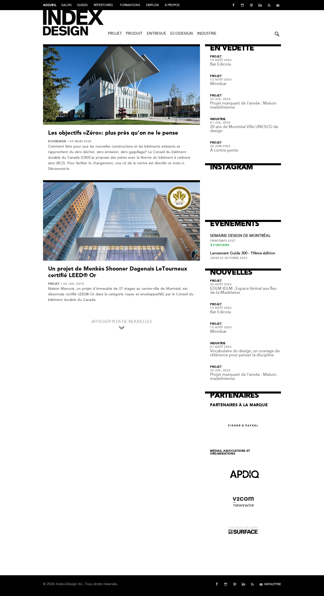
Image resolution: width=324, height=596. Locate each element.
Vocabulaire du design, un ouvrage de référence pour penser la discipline (245, 353)
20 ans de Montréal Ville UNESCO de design (244, 129)
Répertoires (103, 5)
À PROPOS (172, 5)
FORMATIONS (130, 5)
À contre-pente (224, 150)
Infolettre (272, 584)
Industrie (206, 33)
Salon (66, 5)
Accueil (49, 5)
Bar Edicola (220, 64)
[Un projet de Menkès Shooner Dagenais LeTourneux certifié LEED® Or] (121, 221)
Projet (115, 33)
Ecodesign (181, 33)
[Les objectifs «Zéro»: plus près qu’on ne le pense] (121, 85)
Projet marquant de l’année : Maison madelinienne (243, 105)
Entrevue (156, 33)
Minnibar (218, 84)
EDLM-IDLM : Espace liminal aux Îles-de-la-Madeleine (243, 290)
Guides (82, 5)
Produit (134, 33)
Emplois (152, 5)
